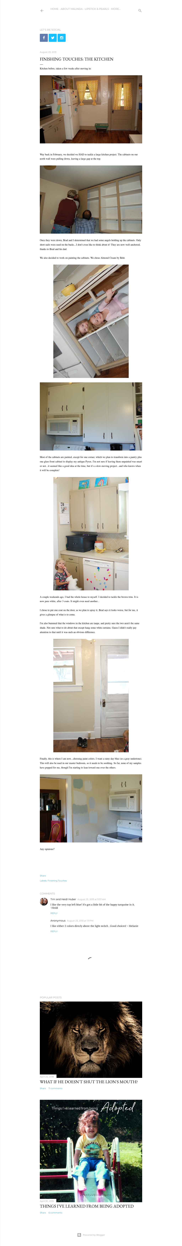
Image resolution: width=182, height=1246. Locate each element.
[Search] (140, 9)
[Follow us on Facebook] (44, 38)
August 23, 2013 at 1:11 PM (80, 920)
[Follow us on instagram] (62, 38)
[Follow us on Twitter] (53, 38)
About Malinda (72, 8)
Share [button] (43, 875)
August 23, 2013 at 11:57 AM (91, 899)
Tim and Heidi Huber (63, 899)
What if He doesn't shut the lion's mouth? (89, 1081)
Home (54, 8)
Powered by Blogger (94, 1235)
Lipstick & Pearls (97, 8)
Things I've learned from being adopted (87, 1206)
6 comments (55, 1212)
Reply (54, 913)
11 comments (55, 1088)
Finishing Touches (57, 880)
